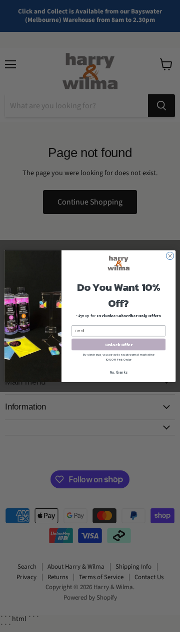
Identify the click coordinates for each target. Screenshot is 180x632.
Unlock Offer (118, 344)
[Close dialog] (170, 255)
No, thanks (119, 372)
